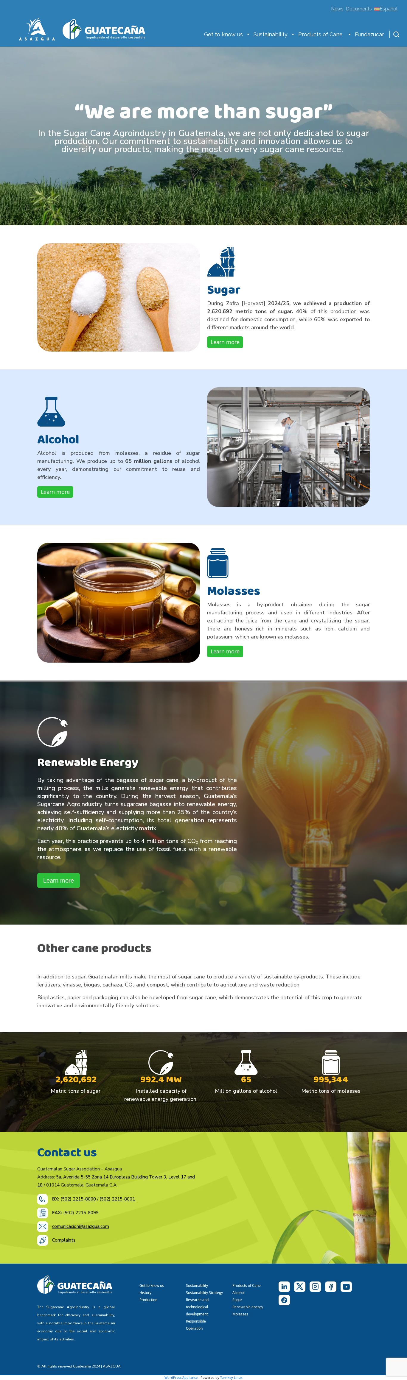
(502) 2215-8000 (78, 1199)
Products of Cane (321, 34)
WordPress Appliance (181, 1377)
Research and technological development (197, 1307)
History (145, 1292)
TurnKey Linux (231, 1377)
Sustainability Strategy (204, 1292)
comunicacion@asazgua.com (80, 1226)
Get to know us (223, 34)
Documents (359, 9)
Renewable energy (248, 1306)
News (337, 9)
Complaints (63, 1240)
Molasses (240, 1314)
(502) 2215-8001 (118, 1199)
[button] (248, 35)
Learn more (225, 342)
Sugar (237, 1299)
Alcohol (238, 1292)
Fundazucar (369, 34)
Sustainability (271, 34)
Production (148, 1299)
